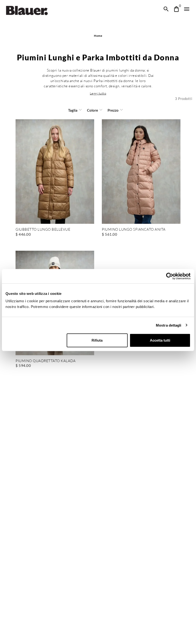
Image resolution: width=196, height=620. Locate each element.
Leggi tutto (98, 93)
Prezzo (113, 110)
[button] (98, 93)
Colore (92, 110)
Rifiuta (97, 340)
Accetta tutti (160, 340)
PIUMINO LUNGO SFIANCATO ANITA (134, 230)
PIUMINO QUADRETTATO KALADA (46, 361)
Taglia (72, 110)
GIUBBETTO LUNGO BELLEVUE (43, 230)
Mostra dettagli (168, 325)
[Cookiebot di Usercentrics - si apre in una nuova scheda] (170, 276)
